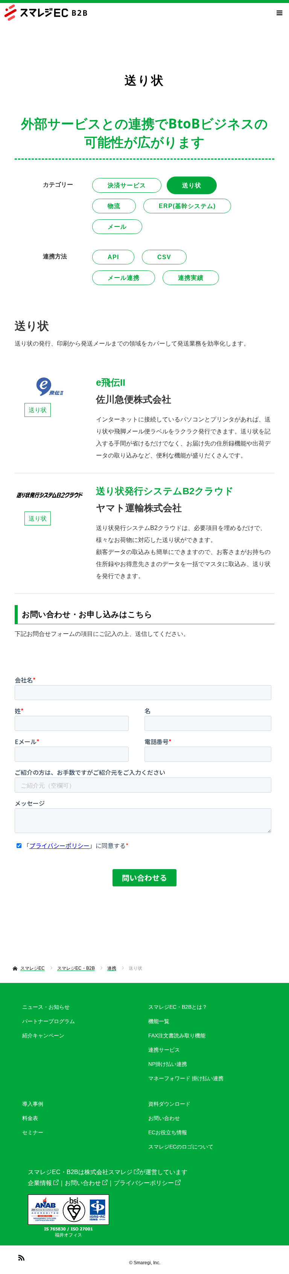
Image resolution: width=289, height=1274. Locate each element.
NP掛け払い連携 (167, 1064)
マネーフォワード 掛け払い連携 (186, 1078)
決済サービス (127, 185)
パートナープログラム (48, 1021)
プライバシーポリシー (144, 1183)
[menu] (279, 13)
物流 (114, 206)
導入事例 (32, 1104)
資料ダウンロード (169, 1104)
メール (117, 226)
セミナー (32, 1132)
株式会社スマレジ (108, 1172)
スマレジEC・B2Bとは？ (177, 1007)
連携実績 (191, 278)
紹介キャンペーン (43, 1035)
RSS (20, 1256)
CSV (164, 257)
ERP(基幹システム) (187, 206)
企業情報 (40, 1183)
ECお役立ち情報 (167, 1132)
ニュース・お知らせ (46, 1007)
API (113, 257)
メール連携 (124, 278)
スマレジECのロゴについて (180, 1147)
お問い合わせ (164, 1118)
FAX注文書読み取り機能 (176, 1035)
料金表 (30, 1118)
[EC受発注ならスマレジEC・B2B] (45, 12)
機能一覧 (158, 1021)
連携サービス (164, 1050)
